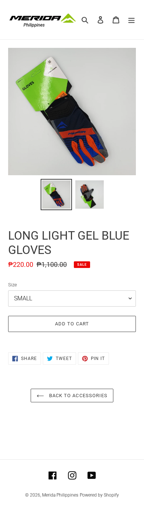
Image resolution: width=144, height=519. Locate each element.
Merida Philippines (60, 495)
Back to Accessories (77, 395)
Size (12, 284)
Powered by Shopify (99, 495)
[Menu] (131, 20)
